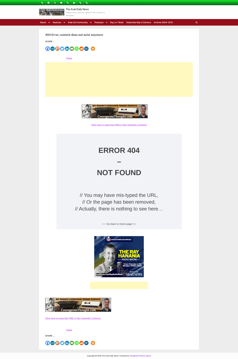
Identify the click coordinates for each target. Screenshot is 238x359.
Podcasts (99, 22)
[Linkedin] (67, 47)
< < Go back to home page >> (119, 224)
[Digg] (86, 47)
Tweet (69, 58)
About (43, 22)
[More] (93, 47)
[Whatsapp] (76, 47)
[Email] (72, 47)
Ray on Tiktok (116, 22)
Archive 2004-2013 (163, 22)
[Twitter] (62, 47)
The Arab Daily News (77, 9)
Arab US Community (78, 22)
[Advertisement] (119, 79)
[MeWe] (52, 47)
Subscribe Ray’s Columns (138, 22)
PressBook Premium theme (140, 356)
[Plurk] (57, 47)
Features (57, 22)
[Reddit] (81, 47)
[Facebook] (47, 47)
